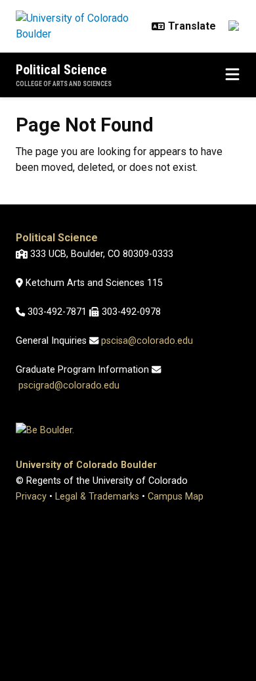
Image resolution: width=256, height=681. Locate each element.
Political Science (61, 70)
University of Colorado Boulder (86, 465)
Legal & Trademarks (97, 496)
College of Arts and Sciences (64, 83)
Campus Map (175, 496)
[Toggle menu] (232, 74)
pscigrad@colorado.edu (68, 385)
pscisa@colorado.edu (147, 340)
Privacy (31, 496)
